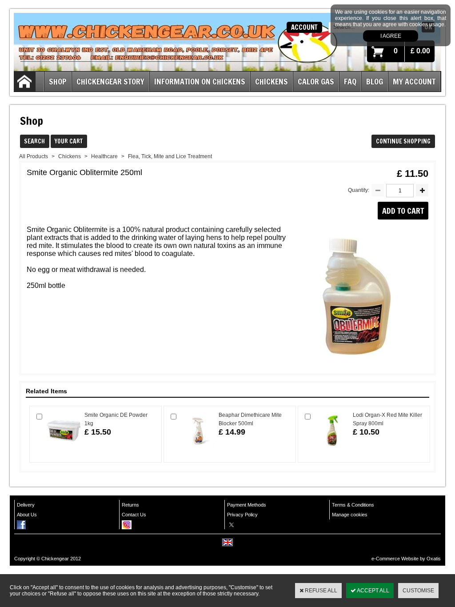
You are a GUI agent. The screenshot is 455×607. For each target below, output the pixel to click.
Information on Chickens (199, 81)
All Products (33, 156)
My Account (414, 81)
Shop (58, 81)
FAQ (350, 81)
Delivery (26, 504)
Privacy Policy (242, 514)
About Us (27, 514)
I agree (390, 36)
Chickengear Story (110, 81)
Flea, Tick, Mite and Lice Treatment (170, 156)
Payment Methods (246, 504)
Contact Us (134, 514)
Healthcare (104, 156)
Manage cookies (349, 514)
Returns (130, 504)
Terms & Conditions (353, 504)
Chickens (271, 81)
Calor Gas (316, 81)
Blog (374, 81)
